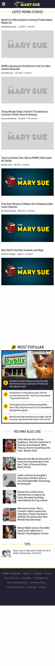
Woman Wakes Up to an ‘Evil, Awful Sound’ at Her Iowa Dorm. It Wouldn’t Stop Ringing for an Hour (33, 530)
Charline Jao (8, 73)
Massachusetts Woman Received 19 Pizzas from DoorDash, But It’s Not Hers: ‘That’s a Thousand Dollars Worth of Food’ (34, 463)
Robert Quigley (9, 254)
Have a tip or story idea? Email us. (29, 550)
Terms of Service (11, 578)
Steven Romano (10, 211)
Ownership (31, 587)
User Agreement (41, 578)
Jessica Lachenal (10, 118)
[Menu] (3, 4)
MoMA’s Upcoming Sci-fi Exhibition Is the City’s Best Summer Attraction (25, 67)
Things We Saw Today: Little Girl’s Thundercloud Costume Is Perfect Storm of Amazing (24, 113)
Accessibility (26, 578)
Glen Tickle (8, 164)
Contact (42, 587)
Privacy (47, 573)
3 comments (30, 27)
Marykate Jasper (10, 26)
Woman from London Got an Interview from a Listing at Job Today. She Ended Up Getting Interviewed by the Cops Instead (32, 496)
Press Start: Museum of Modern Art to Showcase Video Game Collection (27, 205)
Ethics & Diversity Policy (17, 582)
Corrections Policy (37, 582)
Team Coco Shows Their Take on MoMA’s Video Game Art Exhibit (26, 159)
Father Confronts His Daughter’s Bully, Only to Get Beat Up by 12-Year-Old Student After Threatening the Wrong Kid (33, 479)
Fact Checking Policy (15, 587)
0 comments (25, 165)
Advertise (38, 573)
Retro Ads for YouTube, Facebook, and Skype (22, 250)
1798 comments (32, 118)
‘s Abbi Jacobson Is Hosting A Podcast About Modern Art (26, 21)
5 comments (27, 73)
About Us (27, 573)
